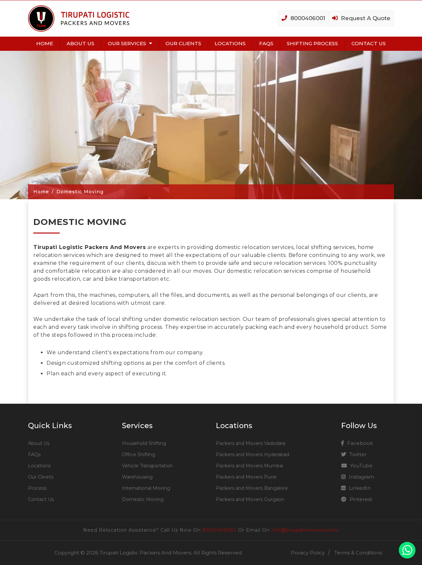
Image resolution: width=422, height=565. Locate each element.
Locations (230, 43)
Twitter (358, 454)
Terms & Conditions (358, 552)
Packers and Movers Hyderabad (252, 454)
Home (44, 43)
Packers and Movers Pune (246, 477)
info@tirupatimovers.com (304, 530)
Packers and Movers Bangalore (252, 488)
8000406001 (219, 530)
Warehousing (137, 477)
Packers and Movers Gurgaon (250, 499)
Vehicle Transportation (147, 466)
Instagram (361, 477)
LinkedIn (360, 488)
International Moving (146, 488)
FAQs (266, 43)
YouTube (361, 465)
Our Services (127, 43)
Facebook (360, 443)
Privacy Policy (308, 552)
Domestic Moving (143, 499)
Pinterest (360, 499)
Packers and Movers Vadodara (250, 443)
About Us (80, 43)
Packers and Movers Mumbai (249, 466)
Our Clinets (40, 477)
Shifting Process (312, 43)
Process (37, 488)
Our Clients (183, 43)
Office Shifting (138, 454)
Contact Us (368, 43)
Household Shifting (144, 443)
